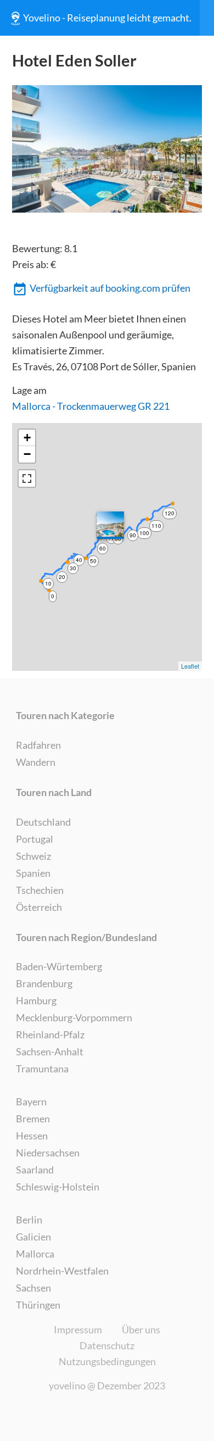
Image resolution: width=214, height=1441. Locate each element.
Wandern (35, 762)
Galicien (33, 1237)
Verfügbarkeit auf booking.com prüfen (110, 288)
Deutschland (43, 822)
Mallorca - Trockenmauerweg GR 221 (91, 406)
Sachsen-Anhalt (49, 1051)
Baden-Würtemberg (59, 966)
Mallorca (35, 1254)
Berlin (29, 1220)
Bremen (33, 1118)
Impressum (78, 1329)
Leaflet (190, 665)
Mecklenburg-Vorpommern (74, 1017)
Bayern (31, 1101)
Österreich (39, 907)
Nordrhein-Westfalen (62, 1271)
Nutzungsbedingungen (107, 1361)
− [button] (27, 454)
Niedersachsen (48, 1153)
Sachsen (33, 1288)
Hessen (32, 1136)
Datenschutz (107, 1345)
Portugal (34, 839)
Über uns (141, 1329)
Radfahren (38, 745)
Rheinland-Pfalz (50, 1034)
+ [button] (27, 437)
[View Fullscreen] (27, 478)
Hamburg (36, 1000)
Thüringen (38, 1305)
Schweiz (33, 856)
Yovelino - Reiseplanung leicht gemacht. (107, 18)
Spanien (33, 873)
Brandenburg (44, 983)
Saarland (35, 1170)
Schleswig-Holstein (57, 1187)
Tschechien (40, 890)
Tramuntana (42, 1068)
